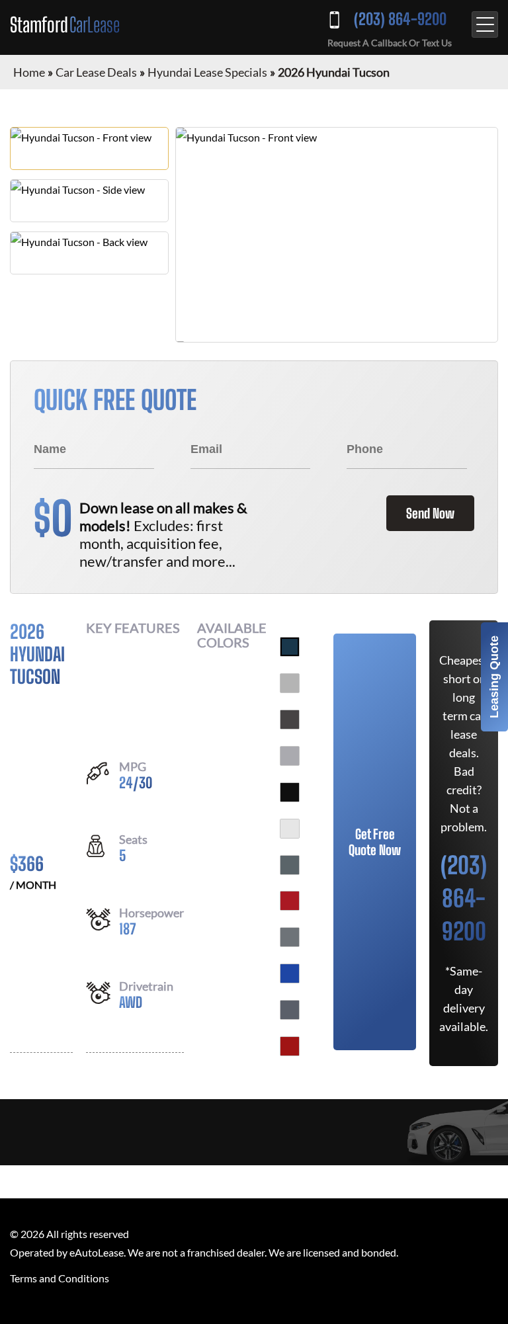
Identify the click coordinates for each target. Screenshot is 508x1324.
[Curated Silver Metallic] (289, 756)
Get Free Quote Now (375, 842)
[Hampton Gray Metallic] (289, 937)
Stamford (65, 24)
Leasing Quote (494, 677)
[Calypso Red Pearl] (289, 900)
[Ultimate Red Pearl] (289, 1046)
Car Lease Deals (96, 72)
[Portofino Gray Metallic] (289, 1010)
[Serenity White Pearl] (289, 828)
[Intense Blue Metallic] (289, 973)
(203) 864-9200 (400, 18)
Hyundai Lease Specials (207, 72)
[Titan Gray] (289, 719)
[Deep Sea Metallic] (289, 647)
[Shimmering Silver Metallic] (289, 683)
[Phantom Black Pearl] (289, 792)
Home (29, 72)
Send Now (430, 513)
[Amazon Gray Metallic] (289, 865)
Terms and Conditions (59, 1278)
